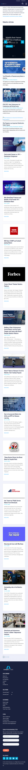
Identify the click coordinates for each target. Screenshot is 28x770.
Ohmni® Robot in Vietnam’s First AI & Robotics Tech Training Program (14, 372)
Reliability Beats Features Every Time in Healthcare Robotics (13, 39)
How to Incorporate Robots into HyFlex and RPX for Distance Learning (12, 416)
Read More (9, 46)
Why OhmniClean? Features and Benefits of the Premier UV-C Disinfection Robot (12, 199)
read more (6, 171)
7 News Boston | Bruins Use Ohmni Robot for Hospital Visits (13, 458)
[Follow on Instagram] (10, 758)
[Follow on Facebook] (7, 758)
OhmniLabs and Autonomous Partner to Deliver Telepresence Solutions (12, 632)
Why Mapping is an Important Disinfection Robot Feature (13, 124)
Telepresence (20, 108)
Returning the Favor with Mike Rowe (13, 544)
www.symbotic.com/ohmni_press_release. (12, 16)
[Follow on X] (4, 758)
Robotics (15, 79)
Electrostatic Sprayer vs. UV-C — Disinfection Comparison (12, 155)
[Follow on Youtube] (13, 758)
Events (10, 108)
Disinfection (16, 126)
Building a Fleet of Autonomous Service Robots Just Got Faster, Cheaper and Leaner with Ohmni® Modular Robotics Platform (13, 330)
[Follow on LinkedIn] (16, 758)
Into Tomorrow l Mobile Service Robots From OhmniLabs (12, 502)
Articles (11, 79)
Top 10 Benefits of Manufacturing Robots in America (13, 77)
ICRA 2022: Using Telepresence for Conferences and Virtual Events (11, 105)
